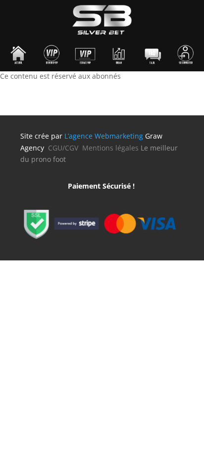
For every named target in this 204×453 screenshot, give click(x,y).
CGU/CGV (65, 147)
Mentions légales (110, 147)
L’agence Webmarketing (103, 136)
